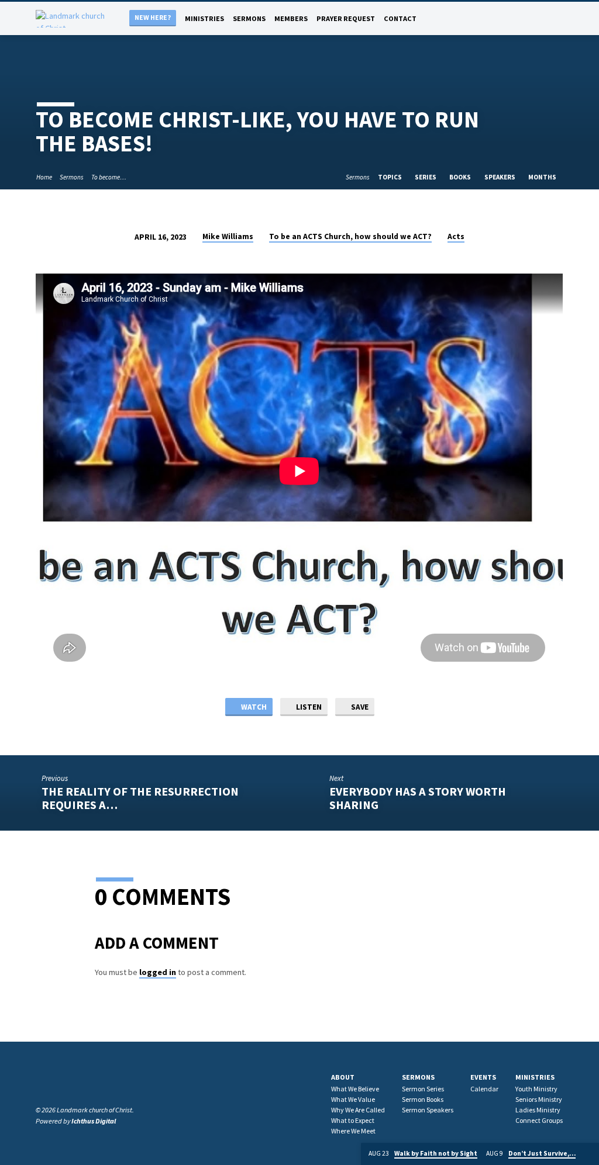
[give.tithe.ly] (559, 18)
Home (44, 177)
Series (426, 177)
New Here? (153, 17)
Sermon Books (422, 1099)
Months (542, 177)
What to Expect (352, 1120)
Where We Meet (353, 1130)
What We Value (353, 1099)
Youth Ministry (536, 1088)
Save (359, 707)
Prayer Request (345, 18)
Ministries (204, 18)
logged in (157, 972)
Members (291, 18)
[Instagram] (536, 18)
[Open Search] (512, 19)
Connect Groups (539, 1120)
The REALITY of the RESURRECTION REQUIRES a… (140, 798)
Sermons (249, 18)
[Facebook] (525, 18)
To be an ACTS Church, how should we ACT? (350, 236)
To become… (108, 177)
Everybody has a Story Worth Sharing (417, 798)
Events (483, 1077)
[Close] (588, 1154)
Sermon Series (423, 1088)
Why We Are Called (358, 1109)
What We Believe (355, 1088)
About (342, 1077)
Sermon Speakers (427, 1109)
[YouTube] (547, 18)
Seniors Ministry (538, 1099)
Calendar (484, 1088)
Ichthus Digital (93, 1120)
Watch (253, 707)
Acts (455, 236)
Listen (308, 707)
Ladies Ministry (537, 1109)
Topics (390, 177)
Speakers (500, 177)
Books (460, 177)
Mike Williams (227, 236)
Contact (400, 18)
